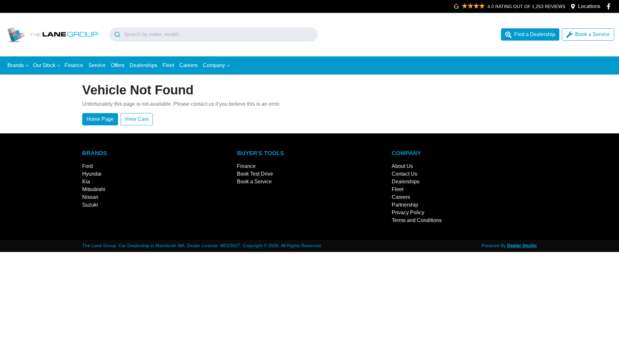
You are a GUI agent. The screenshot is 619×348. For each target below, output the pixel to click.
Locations (589, 6)
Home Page (100, 119)
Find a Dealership (534, 34)
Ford (87, 166)
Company (214, 65)
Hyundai (92, 174)
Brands (15, 65)
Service (97, 65)
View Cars (137, 119)
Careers (188, 65)
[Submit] (116, 34)
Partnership (405, 205)
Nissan (90, 197)
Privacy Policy (408, 212)
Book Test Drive (255, 174)
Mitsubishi (93, 189)
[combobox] (213, 34)
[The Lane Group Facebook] (609, 6)
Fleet (168, 65)
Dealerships (143, 65)
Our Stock (44, 65)
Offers (117, 65)
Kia (86, 181)
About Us (402, 166)
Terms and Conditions (417, 220)
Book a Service (592, 34)
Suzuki (90, 205)
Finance (73, 65)
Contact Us (404, 174)
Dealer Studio (522, 246)
